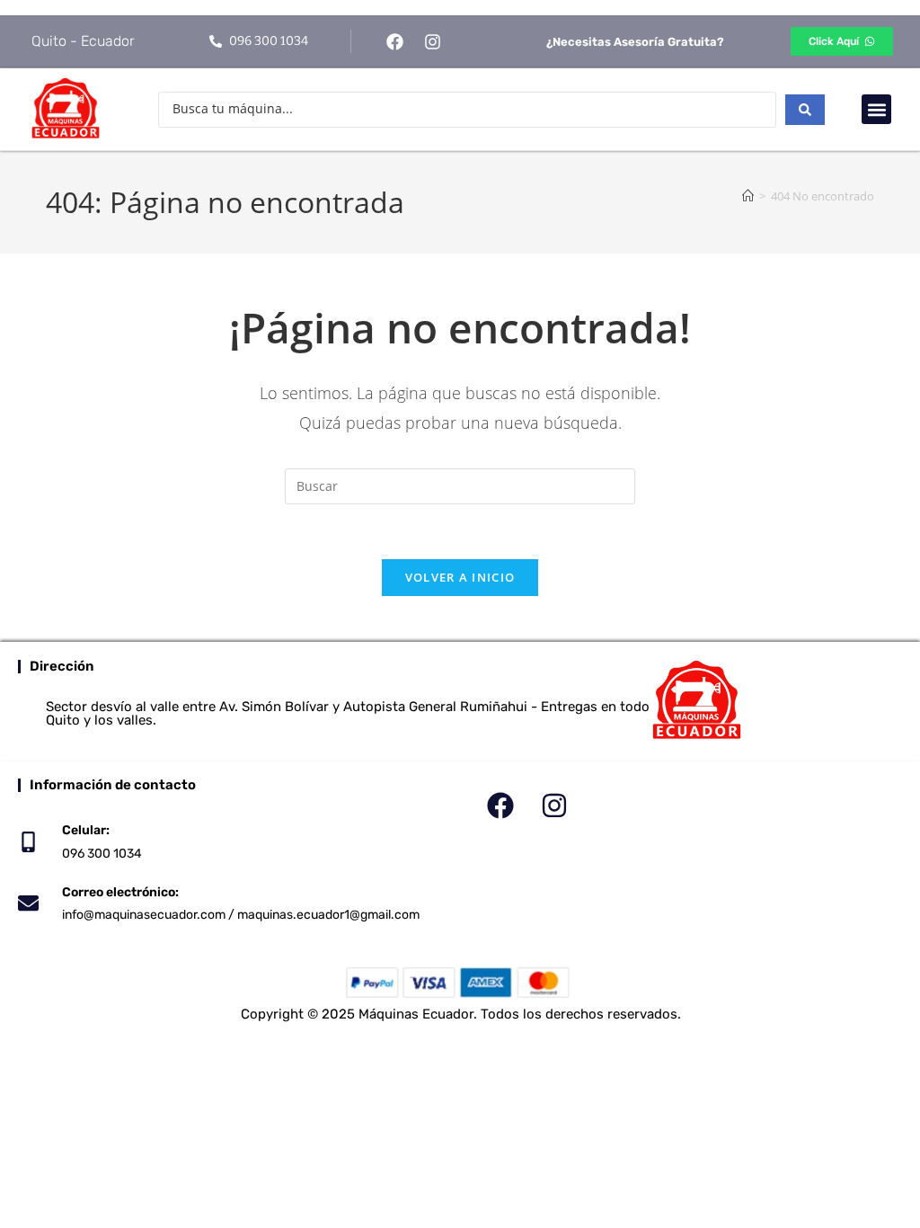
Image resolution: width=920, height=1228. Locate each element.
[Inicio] (748, 196)
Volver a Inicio (460, 577)
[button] (876, 109)
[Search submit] (805, 109)
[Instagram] (433, 41)
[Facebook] (394, 41)
